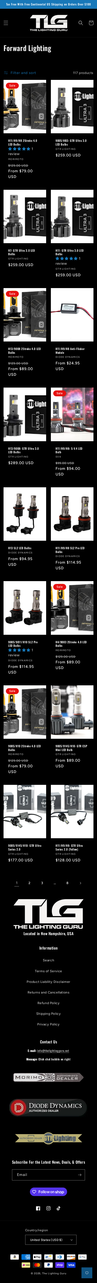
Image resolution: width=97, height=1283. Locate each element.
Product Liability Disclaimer (48, 982)
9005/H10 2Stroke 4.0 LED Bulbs (24, 748)
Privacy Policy (48, 1024)
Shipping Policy (48, 1014)
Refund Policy (48, 1003)
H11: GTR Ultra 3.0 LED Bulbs (70, 252)
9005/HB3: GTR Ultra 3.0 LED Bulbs (71, 142)
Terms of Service (48, 971)
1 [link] (17, 883)
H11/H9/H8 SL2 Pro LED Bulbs (70, 549)
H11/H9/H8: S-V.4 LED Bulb (69, 450)
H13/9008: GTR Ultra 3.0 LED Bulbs (23, 450)
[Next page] (80, 883)
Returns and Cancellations (49, 992)
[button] (6, 23)
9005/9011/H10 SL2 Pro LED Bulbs (23, 644)
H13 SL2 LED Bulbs (19, 548)
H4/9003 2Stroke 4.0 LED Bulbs (71, 644)
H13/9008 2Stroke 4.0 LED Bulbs (24, 350)
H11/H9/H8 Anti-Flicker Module (70, 350)
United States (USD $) (46, 1240)
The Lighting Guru (54, 1273)
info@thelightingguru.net (53, 1051)
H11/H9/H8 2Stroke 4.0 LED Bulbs (22, 142)
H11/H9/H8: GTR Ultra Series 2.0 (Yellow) (69, 847)
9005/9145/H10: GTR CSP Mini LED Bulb (71, 748)
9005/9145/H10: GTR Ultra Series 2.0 (24, 847)
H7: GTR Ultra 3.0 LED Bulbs (21, 252)
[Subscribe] (79, 1174)
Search (48, 960)
